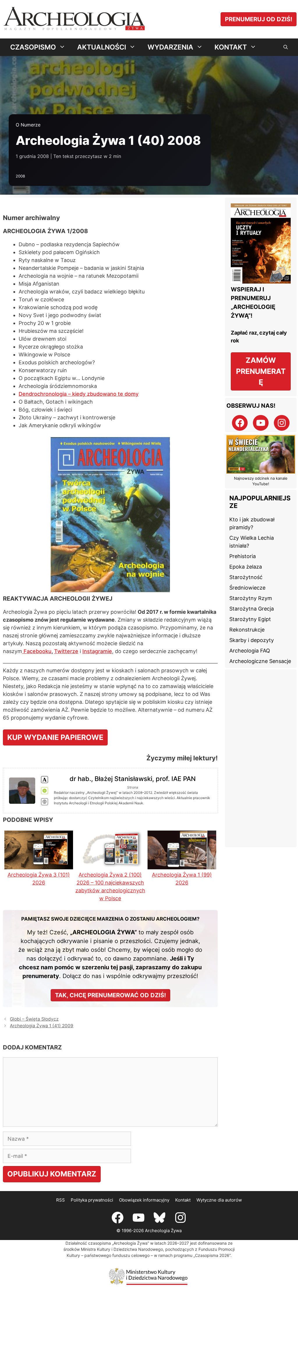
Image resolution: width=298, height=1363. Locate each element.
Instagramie (97, 651)
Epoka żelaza (245, 567)
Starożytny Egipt (250, 619)
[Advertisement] (260, 758)
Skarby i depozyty (251, 640)
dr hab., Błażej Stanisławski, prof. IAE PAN (133, 778)
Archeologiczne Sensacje (260, 661)
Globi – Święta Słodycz (34, 1019)
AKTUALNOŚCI (101, 47)
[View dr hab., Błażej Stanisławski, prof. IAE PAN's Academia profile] (44, 779)
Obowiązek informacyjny (144, 1200)
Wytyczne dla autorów (219, 1200)
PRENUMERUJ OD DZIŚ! (258, 19)
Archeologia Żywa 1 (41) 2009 (41, 1025)
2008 (20, 176)
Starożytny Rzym (250, 598)
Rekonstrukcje (247, 630)
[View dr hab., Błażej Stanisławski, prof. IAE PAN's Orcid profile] (44, 790)
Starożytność (245, 577)
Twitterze (66, 651)
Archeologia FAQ (249, 651)
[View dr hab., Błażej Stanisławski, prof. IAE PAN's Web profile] (44, 801)
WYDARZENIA (170, 47)
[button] (286, 47)
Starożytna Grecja (251, 609)
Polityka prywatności (92, 1200)
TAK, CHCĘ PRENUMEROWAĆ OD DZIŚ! (110, 995)
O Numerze (28, 125)
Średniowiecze (247, 588)
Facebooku (37, 651)
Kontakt (183, 1200)
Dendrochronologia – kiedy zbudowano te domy (79, 394)
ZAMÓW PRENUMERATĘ (261, 371)
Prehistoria (242, 556)
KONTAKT (230, 47)
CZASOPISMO (33, 47)
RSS (60, 1200)
